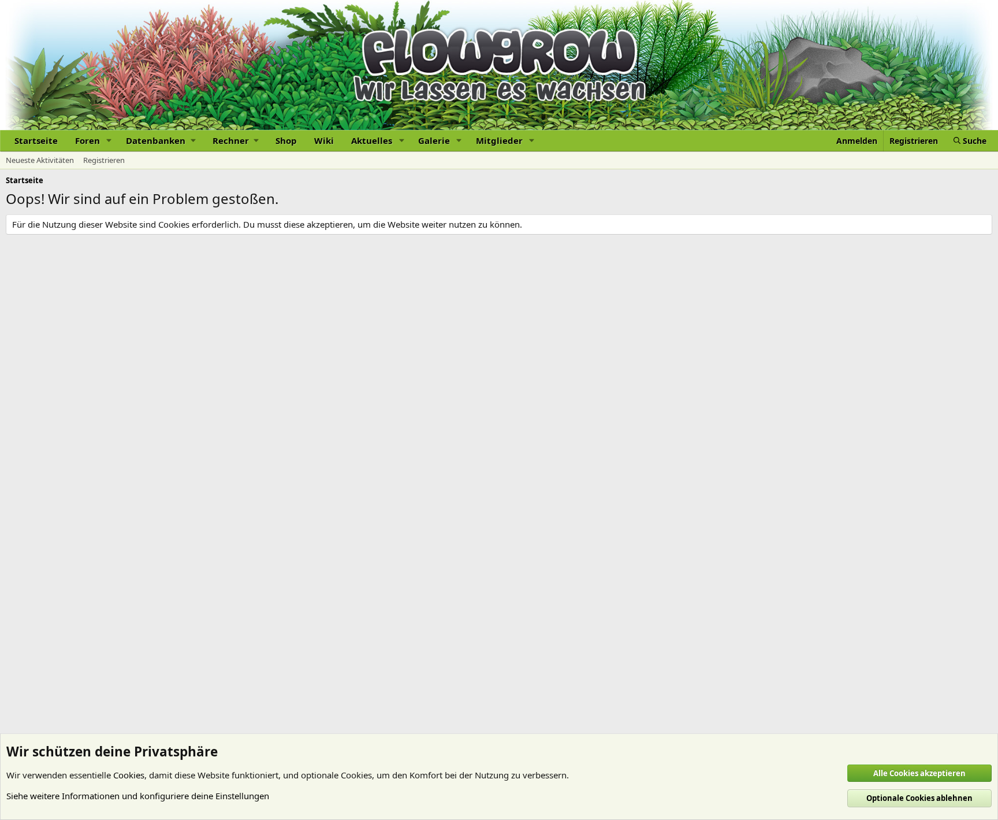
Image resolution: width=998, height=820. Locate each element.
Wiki (324, 140)
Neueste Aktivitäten (40, 160)
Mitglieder (499, 140)
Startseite (36, 140)
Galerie (434, 140)
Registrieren (104, 160)
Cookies (128, 775)
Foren (87, 140)
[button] (109, 140)
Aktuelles (371, 140)
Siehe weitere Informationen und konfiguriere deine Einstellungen (137, 796)
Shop (286, 140)
